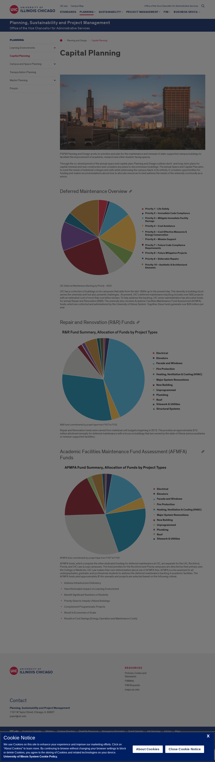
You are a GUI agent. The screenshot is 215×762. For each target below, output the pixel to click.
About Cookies (147, 749)
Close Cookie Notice (185, 749)
